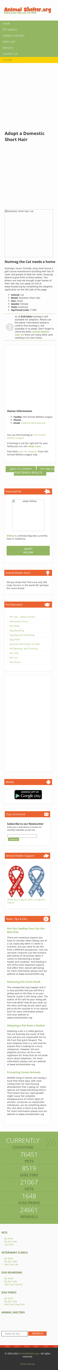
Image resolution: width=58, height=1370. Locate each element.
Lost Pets (9, 1244)
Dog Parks (15, 639)
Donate (7, 60)
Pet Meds (14, 625)
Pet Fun (14, 657)
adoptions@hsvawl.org (33, 422)
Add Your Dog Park (14, 1304)
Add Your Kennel (13, 1284)
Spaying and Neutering (22, 634)
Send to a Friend (21, 469)
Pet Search (10, 29)
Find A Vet (9, 42)
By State (8, 1238)
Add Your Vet (11, 1264)
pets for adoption (28, 451)
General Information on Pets (25, 644)
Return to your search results (34, 470)
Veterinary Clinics (19, 621)
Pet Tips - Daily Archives (22, 616)
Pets (4, 1232)
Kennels (8, 48)
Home (6, 23)
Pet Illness (15, 662)
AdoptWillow (28, 550)
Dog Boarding (17, 630)
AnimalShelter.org (29, 1353)
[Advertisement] (29, 94)
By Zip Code (10, 1241)
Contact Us (10, 54)
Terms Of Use (27, 1364)
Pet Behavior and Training (24, 648)
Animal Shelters (13, 35)
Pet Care (14, 653)
